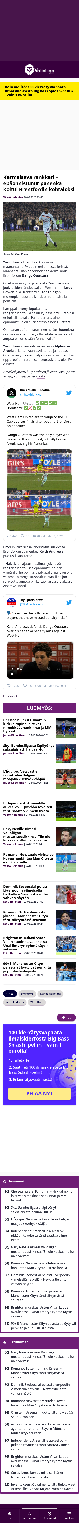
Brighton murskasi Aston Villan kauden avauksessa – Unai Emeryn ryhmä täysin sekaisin (26, 943)
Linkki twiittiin (10, 696)
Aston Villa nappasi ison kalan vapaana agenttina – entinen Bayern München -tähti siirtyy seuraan (40, 1428)
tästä (41, 376)
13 (27, 536)
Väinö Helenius (13, 197)
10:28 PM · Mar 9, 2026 (48, 536)
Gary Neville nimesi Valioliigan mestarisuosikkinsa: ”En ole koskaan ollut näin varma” (26, 834)
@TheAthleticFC (30, 394)
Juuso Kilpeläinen (14, 735)
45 (30, 686)
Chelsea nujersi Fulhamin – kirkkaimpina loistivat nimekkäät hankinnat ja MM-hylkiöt (27, 726)
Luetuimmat (17, 1342)
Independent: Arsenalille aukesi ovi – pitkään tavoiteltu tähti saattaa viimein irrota (29, 807)
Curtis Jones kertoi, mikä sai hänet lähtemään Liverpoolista (37, 1474)
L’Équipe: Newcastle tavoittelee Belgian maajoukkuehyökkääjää (24, 775)
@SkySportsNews (31, 604)
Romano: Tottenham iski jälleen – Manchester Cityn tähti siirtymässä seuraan (25, 916)
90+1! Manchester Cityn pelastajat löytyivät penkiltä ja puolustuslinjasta (27, 967)
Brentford (27, 993)
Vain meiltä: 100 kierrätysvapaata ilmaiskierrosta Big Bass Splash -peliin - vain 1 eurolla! (39, 90)
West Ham (36, 1002)
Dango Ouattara (50, 993)
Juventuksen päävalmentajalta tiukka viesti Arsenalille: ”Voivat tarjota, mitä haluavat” (43, 1486)
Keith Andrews (15, 1002)
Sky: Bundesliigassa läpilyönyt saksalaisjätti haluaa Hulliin (28, 747)
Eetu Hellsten (12, 901)
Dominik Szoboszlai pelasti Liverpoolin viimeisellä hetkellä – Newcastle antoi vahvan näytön (25, 892)
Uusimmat (16, 1181)
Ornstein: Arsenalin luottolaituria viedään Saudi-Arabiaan (42, 1414)
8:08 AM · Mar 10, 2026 (50, 686)
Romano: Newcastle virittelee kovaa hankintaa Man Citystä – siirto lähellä (28, 858)
